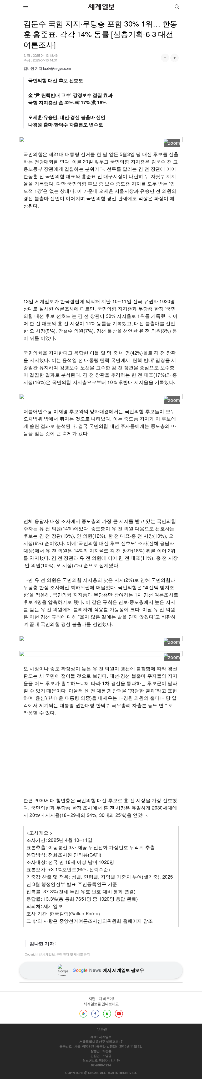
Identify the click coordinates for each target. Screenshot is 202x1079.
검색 (177, 6)
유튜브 (119, 1014)
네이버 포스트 (107, 1014)
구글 (83, 1014)
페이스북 (95, 1014)
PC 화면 (101, 1028)
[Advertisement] (101, 253)
